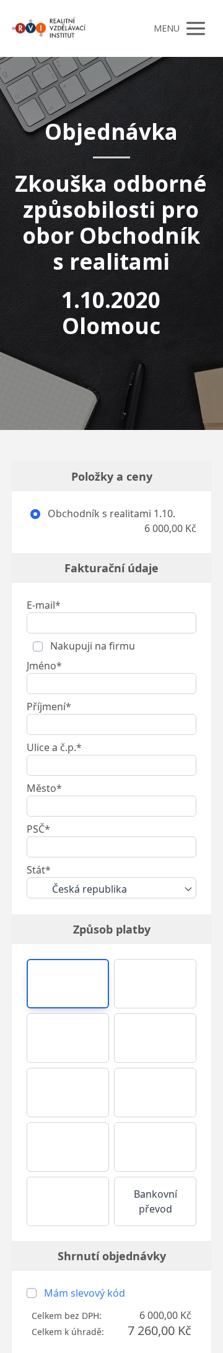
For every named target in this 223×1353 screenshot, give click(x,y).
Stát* (39, 870)
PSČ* (38, 829)
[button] (68, 983)
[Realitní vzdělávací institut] (48, 28)
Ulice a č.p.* (54, 747)
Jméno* (44, 665)
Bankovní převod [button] (155, 1201)
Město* (44, 788)
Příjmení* (49, 706)
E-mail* (44, 605)
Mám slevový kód (84, 1293)
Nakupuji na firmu (91, 646)
